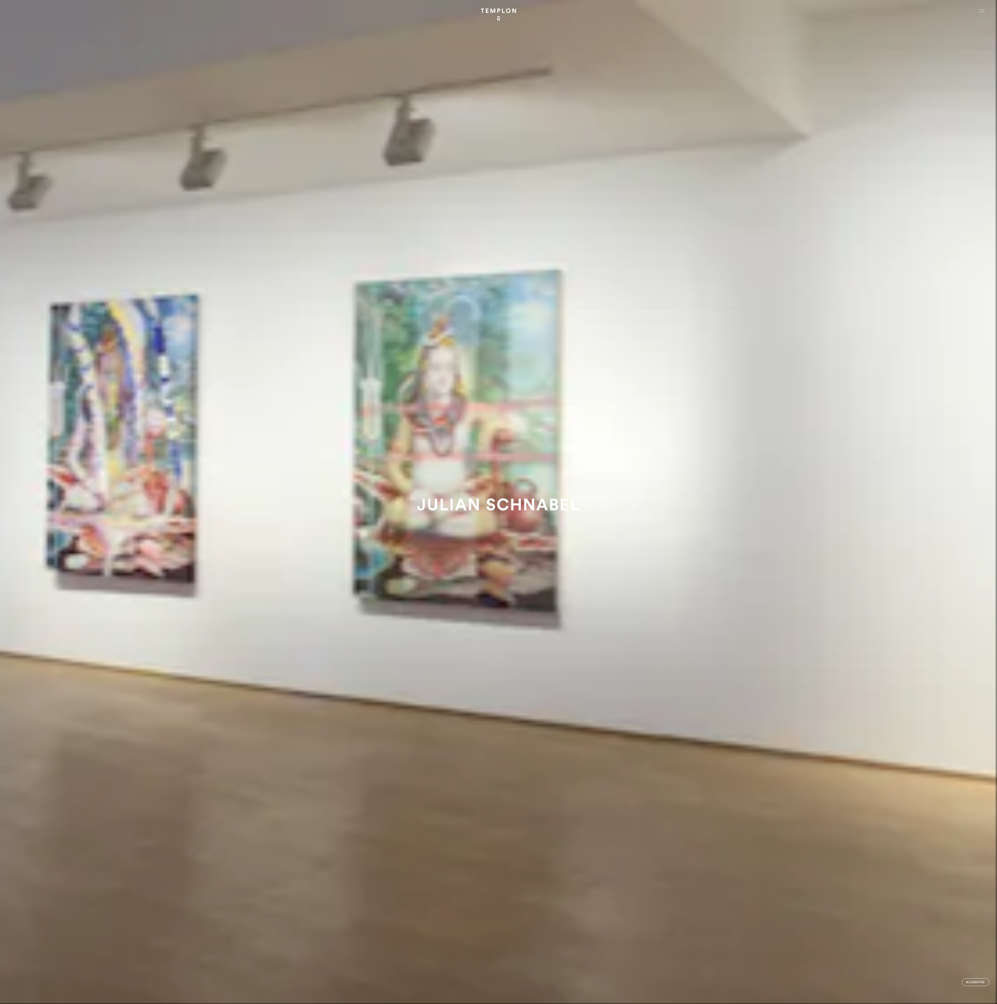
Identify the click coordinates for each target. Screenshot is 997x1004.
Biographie (975, 982)
